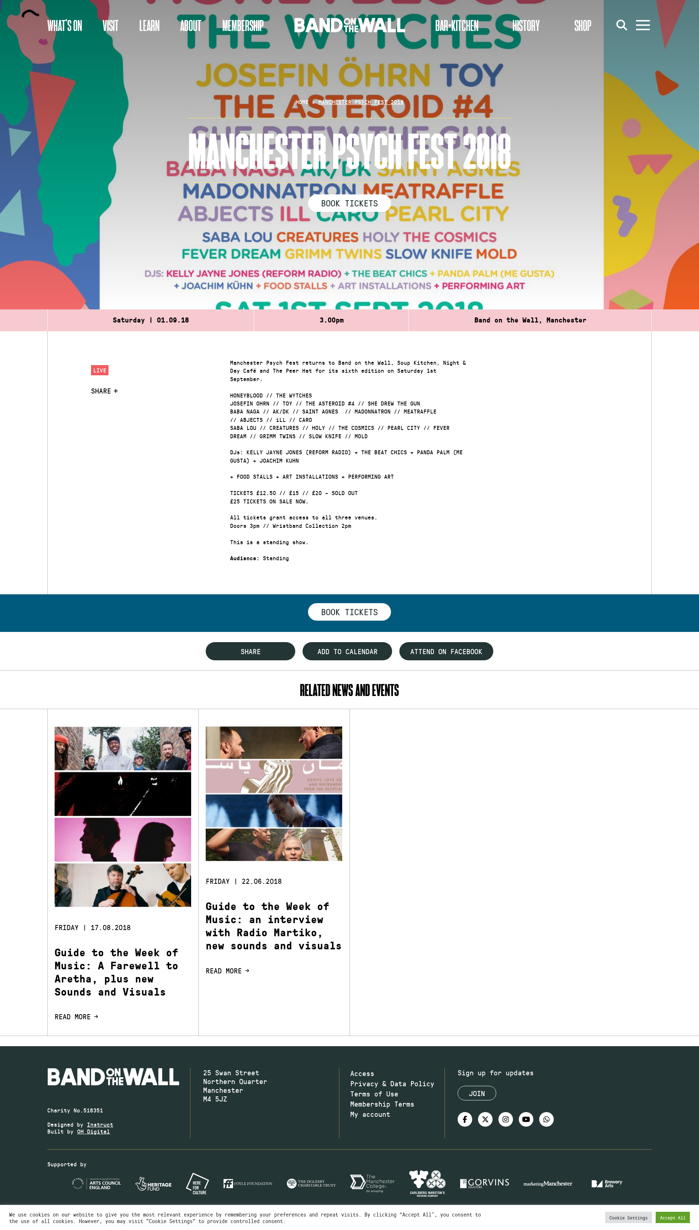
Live (99, 370)
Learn (149, 25)
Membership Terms (382, 1103)
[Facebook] (465, 1119)
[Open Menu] (643, 25)
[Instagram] (505, 1119)
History (526, 25)
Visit (111, 25)
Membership (243, 25)
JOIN (477, 1093)
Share (101, 390)
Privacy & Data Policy (392, 1083)
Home (302, 102)
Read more (73, 1016)
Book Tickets (349, 203)
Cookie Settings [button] (628, 1217)
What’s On (64, 25)
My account (370, 1114)
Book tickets (349, 611)
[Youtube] (526, 1119)
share (251, 651)
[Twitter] (485, 1119)
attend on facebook (446, 651)
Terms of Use (374, 1093)
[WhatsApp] (546, 1119)
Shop (583, 25)
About (190, 25)
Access (362, 1073)
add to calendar (347, 651)
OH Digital (93, 1131)
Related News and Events (349, 690)
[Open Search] (622, 25)
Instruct (100, 1124)
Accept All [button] (673, 1217)
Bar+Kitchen (456, 25)
